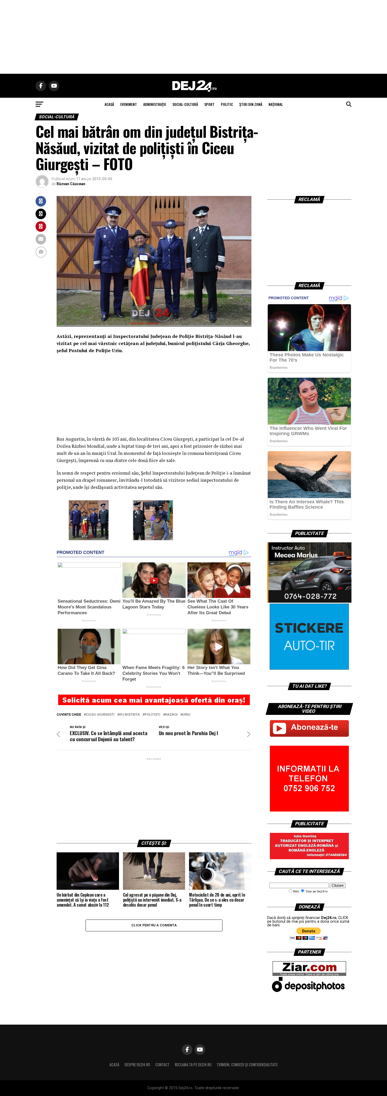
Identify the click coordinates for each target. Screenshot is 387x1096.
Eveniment (128, 104)
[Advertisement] (193, 37)
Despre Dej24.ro (137, 1064)
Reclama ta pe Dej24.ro (193, 1064)
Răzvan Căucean (71, 184)
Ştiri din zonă (250, 104)
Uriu (186, 714)
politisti (152, 714)
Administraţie (154, 104)
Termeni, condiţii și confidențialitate (247, 1064)
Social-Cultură (185, 104)
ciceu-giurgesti (100, 714)
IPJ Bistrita (129, 714)
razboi (171, 714)
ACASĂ (109, 104)
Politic (227, 104)
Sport (209, 104)
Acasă (114, 1064)
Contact (162, 1064)
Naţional (276, 104)
